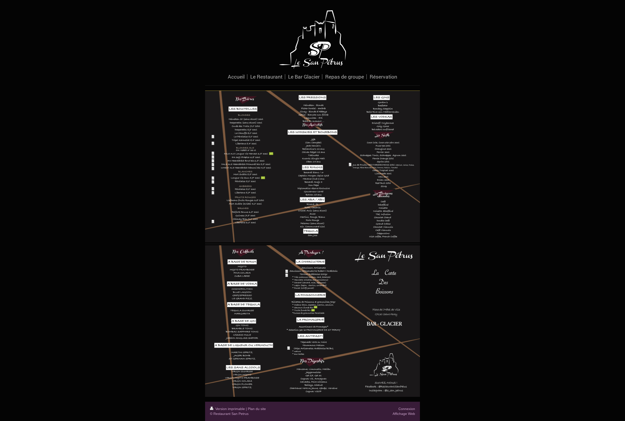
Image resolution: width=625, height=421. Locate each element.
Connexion (406, 409)
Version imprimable (230, 409)
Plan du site (257, 409)
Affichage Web (404, 414)
